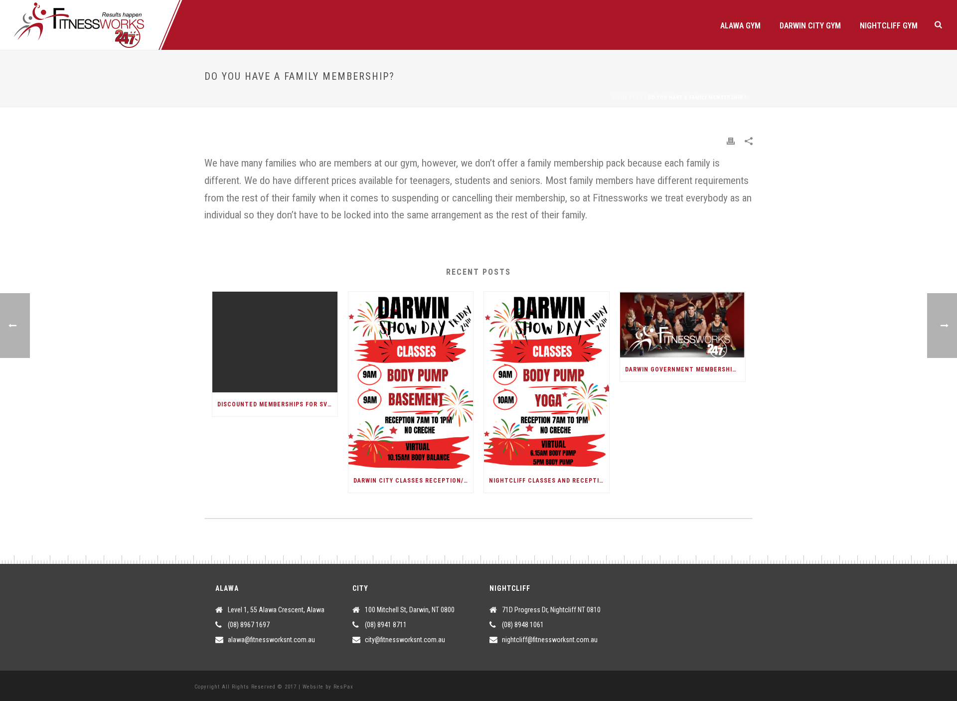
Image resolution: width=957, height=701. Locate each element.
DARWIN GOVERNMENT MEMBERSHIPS (682, 369)
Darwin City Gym (810, 25)
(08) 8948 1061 (523, 625)
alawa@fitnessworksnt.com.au (271, 640)
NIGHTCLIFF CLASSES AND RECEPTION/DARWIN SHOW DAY (549, 480)
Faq (638, 97)
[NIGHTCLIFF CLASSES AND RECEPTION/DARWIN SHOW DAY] (546, 380)
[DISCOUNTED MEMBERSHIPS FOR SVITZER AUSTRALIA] (274, 342)
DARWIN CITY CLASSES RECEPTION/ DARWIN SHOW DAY (413, 480)
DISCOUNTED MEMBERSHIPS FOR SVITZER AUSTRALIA (277, 404)
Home (620, 97)
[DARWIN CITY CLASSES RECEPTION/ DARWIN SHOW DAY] (411, 380)
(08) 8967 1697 (249, 625)
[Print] (731, 141)
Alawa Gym (740, 25)
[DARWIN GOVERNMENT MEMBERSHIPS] (682, 324)
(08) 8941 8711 (386, 625)
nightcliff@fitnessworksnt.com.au (550, 640)
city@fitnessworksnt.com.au (405, 640)
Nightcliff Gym (889, 25)
